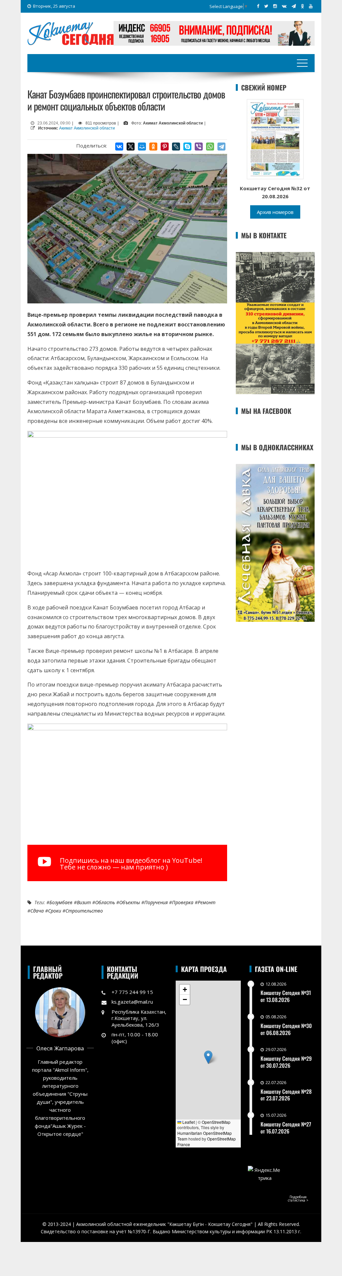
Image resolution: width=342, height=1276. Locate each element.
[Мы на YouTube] (311, 6)
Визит (84, 902)
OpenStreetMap (216, 1122)
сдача (37, 911)
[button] (208, 1057)
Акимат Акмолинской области (87, 128)
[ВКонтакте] (119, 147)
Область (105, 902)
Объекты (129, 902)
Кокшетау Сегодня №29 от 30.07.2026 (286, 1061)
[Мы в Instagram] (275, 6)
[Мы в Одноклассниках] (302, 6)
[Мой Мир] (142, 147)
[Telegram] (221, 147)
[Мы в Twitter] (266, 6)
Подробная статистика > (298, 1198)
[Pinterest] (165, 147)
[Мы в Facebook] (258, 6)
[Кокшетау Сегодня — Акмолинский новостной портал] (70, 32)
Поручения (156, 902)
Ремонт (206, 902)
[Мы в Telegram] (294, 6)
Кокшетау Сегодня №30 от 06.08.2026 (286, 1029)
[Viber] (199, 147)
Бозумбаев (60, 902)
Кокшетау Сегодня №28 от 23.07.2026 (286, 1094)
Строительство (84, 911)
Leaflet (188, 1122)
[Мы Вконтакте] (284, 6)
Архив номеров (275, 212)
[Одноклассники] (153, 147)
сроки (54, 911)
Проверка (182, 902)
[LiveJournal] (176, 147)
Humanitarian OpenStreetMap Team (204, 1135)
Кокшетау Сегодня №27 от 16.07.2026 (286, 1127)
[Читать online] (275, 138)
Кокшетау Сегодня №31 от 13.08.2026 (286, 996)
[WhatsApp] (210, 147)
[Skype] (187, 147)
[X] (131, 147)
